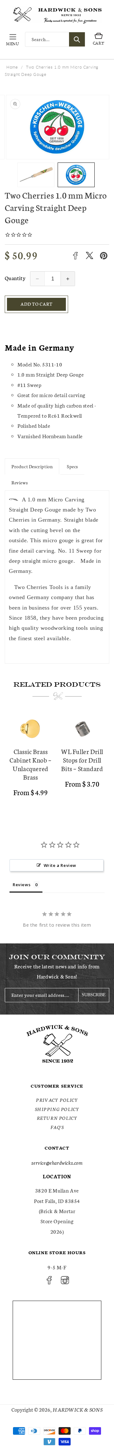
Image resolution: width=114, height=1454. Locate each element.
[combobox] (55, 39)
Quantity (15, 277)
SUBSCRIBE (94, 994)
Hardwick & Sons (78, 1409)
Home (12, 67)
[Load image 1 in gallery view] (35, 175)
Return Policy (57, 1118)
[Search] (77, 39)
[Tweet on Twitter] (89, 255)
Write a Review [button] (60, 865)
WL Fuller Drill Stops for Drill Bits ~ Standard (82, 760)
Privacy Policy (57, 1100)
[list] (57, 762)
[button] (13, 39)
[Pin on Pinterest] (103, 255)
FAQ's (57, 1127)
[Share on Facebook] (75, 255)
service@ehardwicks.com (56, 1162)
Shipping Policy (57, 1109)
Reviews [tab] (21, 884)
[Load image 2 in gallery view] (76, 175)
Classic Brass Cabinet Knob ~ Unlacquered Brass (30, 764)
